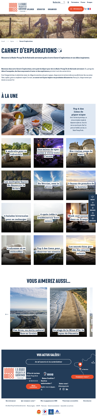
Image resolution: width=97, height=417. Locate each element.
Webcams (92, 210)
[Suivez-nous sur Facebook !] (60, 389)
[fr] (89, 9)
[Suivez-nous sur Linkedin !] (67, 389)
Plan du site (44, 406)
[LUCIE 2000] (39, 412)
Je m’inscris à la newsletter (48, 362)
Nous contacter (33, 386)
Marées (93, 205)
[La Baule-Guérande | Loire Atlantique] (17, 7)
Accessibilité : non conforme (67, 406)
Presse (83, 2)
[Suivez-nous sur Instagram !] (63, 389)
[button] (89, 9)
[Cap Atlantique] (57, 412)
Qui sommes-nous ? (28, 401)
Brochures (92, 221)
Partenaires (75, 2)
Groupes (89, 2)
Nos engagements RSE (49, 401)
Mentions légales (31, 406)
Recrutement (11, 401)
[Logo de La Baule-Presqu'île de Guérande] (14, 373)
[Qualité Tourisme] (45, 412)
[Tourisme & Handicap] (51, 412)
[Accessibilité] (68, 2)
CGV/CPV (38, 406)
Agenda (93, 215)
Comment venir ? (82, 377)
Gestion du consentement (53, 406)
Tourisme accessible (70, 401)
